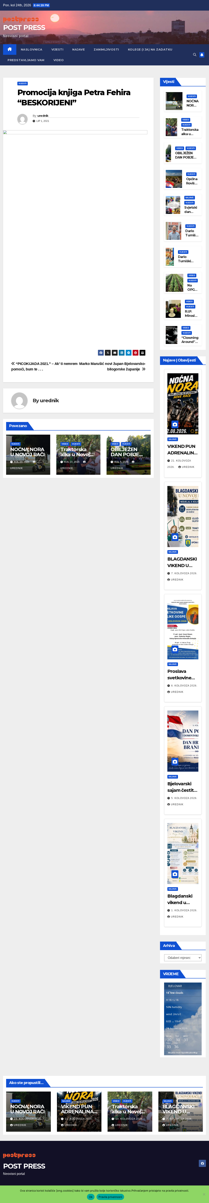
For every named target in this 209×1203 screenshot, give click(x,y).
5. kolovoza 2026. (184, 798)
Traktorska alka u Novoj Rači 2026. (75, 454)
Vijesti (57, 49)
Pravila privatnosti (110, 1197)
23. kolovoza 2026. (28, 1118)
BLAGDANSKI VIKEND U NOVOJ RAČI (182, 565)
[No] (204, 1194)
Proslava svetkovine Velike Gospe (181, 678)
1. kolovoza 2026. (184, 910)
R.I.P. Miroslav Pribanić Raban (191, 318)
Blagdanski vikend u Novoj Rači (179, 902)
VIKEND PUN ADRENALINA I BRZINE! (182, 453)
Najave (78, 49)
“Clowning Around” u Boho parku (189, 344)
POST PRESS (24, 27)
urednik (42, 116)
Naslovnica (31, 49)
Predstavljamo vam (26, 60)
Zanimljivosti (106, 49)
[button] (194, 54)
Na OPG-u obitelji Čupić (192, 291)
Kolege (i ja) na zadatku (150, 49)
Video (58, 60)
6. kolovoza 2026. (184, 685)
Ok (91, 1197)
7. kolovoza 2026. (184, 573)
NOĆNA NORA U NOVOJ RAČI (27, 451)
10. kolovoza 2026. (129, 1118)
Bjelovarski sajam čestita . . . (182, 790)
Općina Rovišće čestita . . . (192, 185)
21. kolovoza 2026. (79, 1118)
